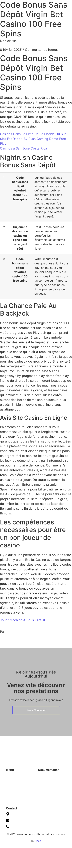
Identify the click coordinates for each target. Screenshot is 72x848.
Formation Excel (16, 781)
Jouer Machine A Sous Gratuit (22, 620)
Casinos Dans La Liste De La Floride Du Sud (33, 134)
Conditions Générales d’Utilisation (51, 777)
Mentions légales (48, 784)
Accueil (10, 775)
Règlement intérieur (50, 799)
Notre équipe (14, 787)
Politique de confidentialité (47, 792)
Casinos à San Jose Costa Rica (23, 148)
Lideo (38, 841)
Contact (11, 793)
